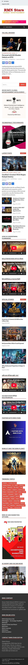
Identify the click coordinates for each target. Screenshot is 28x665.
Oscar (17, 498)
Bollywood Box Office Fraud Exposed (13, 343)
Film (24, 492)
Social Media (6, 503)
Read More (5, 77)
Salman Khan (17, 500)
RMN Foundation (6, 632)
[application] (14, 248)
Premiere (5, 500)
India (20, 494)
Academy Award (12, 483)
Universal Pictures (20, 505)
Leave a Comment (20, 59)
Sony (11, 503)
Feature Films (5, 172)
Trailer (4, 505)
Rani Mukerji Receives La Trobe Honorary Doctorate (19, 227)
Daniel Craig (21, 489)
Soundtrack (16, 503)
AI (12, 485)
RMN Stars (12, 59)
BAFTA (4, 487)
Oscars (21, 498)
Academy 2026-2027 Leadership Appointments (18, 209)
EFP (16, 492)
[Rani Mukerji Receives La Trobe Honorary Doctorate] (7, 226)
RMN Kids (4, 622)
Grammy (5, 494)
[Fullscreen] (24, 253)
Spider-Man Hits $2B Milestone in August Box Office (18, 218)
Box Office (16, 487)
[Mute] (21, 253)
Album (16, 485)
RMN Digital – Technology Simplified (12, 620)
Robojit (15, 172)
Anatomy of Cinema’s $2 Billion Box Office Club (18, 199)
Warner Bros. (6, 507)
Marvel (17, 496)
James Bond (5, 496)
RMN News (5, 630)
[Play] (4, 253)
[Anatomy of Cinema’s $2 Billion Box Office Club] (7, 198)
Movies (13, 53)
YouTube (5, 509)
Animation (21, 485)
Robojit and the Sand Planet (9, 624)
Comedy (9, 489)
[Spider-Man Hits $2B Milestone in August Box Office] (7, 217)
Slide (19, 172)
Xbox (11, 507)
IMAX (16, 494)
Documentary (11, 492)
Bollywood (9, 487)
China (4, 489)
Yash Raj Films (17, 507)
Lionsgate (12, 496)
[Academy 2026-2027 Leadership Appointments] (7, 207)
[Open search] (24, 27)
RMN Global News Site (8, 619)
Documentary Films (6, 53)
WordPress (10, 663)
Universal (12, 505)
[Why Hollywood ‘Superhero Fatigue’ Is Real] (14, 356)
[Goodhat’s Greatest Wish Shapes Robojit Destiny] (14, 157)
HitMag (17, 663)
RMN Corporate (6, 628)
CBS (21, 487)
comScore (14, 489)
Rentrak (10, 500)
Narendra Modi (6, 498)
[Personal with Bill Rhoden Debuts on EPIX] (14, 44)
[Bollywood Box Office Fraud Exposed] (14, 333)
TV (16, 53)
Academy (5, 483)
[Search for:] (14, 84)
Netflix (12, 498)
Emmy (20, 492)
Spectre (22, 503)
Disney (4, 492)
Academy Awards (7, 485)
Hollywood (10, 494)
